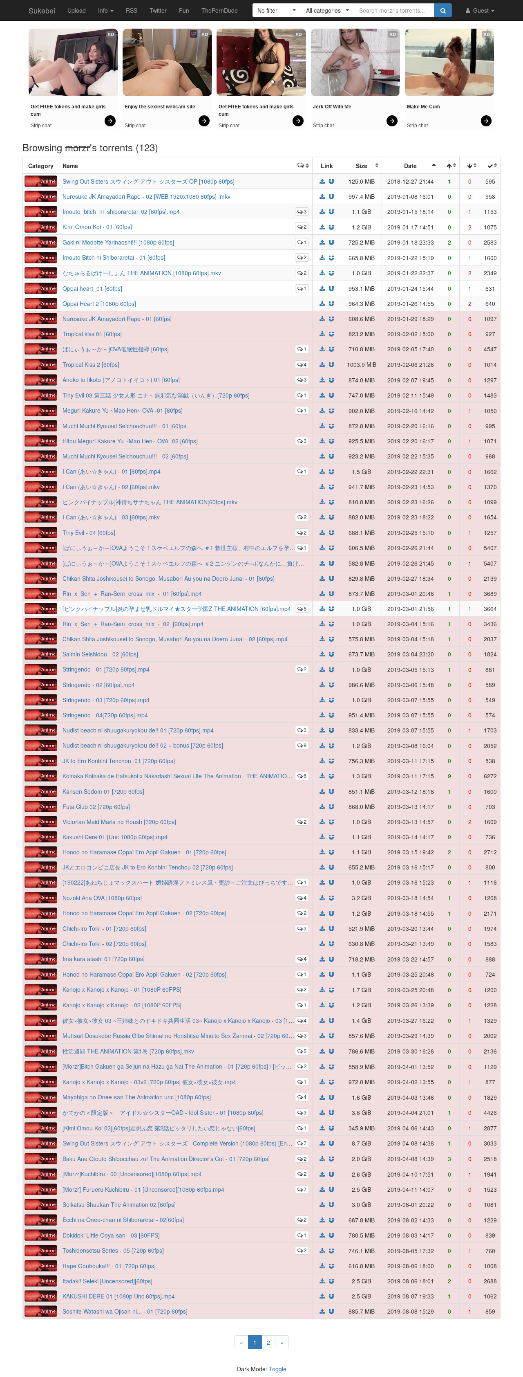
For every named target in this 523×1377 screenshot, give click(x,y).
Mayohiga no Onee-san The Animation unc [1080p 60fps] (137, 1097)
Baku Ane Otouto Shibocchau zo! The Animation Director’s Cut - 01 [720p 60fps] (166, 1159)
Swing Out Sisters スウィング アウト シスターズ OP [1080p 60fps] (149, 181)
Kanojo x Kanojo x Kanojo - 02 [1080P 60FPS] (122, 1005)
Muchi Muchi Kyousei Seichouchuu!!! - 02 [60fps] (125, 456)
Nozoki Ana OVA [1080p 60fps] (102, 898)
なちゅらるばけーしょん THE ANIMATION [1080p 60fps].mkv (142, 273)
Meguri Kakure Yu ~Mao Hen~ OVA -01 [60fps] (123, 410)
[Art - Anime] (41, 180)
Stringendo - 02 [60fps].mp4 (99, 685)
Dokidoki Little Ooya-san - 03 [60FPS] (111, 1235)
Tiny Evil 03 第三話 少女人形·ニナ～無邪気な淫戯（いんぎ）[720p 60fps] (156, 395)
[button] (277, 10)
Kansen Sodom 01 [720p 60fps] (103, 791)
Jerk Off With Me (332, 107)
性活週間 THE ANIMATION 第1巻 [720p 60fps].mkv (128, 1051)
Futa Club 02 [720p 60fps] (96, 806)
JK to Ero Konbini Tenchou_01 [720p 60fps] (119, 761)
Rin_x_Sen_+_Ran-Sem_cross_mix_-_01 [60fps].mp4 (132, 593)
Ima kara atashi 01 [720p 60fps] (104, 959)
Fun (184, 10)
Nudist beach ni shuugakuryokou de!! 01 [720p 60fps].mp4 (138, 730)
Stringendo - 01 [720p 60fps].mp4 (106, 669)
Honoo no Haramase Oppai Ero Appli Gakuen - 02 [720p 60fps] (144, 913)
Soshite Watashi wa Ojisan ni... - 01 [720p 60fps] (125, 1311)
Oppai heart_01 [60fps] (92, 288)
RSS (131, 10)
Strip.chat (41, 125)
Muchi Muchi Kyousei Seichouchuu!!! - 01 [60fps (124, 426)
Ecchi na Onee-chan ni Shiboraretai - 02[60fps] (123, 1219)
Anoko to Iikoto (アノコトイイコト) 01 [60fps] (121, 379)
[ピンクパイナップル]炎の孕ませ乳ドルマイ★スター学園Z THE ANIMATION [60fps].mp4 (177, 608)
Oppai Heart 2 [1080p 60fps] (99, 303)
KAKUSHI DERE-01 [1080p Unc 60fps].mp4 (119, 1296)
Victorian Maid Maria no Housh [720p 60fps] (119, 822)
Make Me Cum (423, 107)
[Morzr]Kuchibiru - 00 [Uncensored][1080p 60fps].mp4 (132, 1174)
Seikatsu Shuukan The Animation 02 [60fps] (119, 1204)
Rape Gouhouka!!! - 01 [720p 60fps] (109, 1266)
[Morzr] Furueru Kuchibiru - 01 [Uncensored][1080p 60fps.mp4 (143, 1189)
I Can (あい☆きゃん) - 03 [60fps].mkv (111, 517)
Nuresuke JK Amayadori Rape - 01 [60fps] (117, 318)
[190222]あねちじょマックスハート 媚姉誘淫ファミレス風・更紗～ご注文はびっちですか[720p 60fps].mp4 (200, 882)
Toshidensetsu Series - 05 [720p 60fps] (113, 1250)
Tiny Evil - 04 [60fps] (89, 532)
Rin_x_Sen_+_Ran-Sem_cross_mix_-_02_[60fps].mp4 (133, 624)
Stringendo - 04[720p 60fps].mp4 (105, 715)
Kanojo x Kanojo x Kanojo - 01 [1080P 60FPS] (122, 989)
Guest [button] (481, 10)
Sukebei (42, 10)
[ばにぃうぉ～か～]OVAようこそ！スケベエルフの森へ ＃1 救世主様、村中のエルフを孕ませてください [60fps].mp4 (212, 548)
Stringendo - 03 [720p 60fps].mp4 (106, 700)
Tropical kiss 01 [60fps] (92, 334)
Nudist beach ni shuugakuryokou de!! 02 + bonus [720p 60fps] (143, 745)
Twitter (158, 10)
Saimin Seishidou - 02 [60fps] (100, 654)
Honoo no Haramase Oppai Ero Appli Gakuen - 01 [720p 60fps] (144, 852)
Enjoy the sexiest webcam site (160, 107)
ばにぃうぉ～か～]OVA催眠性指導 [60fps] (116, 349)
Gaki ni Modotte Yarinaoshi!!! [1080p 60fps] (118, 242)
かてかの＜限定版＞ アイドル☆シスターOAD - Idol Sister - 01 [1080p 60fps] (163, 1112)
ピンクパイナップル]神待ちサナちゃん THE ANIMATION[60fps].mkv (150, 502)
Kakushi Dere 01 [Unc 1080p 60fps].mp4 (115, 837)
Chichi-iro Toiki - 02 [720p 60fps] (104, 943)
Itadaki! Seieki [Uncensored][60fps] (107, 1281)
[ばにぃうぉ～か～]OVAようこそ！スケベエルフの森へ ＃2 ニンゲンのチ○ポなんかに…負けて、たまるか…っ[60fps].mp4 (219, 563)
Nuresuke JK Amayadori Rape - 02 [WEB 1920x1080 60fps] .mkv (146, 196)
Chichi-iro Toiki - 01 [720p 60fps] (104, 928)
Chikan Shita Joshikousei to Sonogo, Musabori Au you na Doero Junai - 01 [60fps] (169, 578)
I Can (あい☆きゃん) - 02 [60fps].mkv (111, 487)
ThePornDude (219, 10)
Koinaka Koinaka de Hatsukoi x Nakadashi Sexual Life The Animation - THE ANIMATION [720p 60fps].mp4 (200, 776)
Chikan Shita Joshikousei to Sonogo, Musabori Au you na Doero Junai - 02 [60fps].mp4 (175, 639)
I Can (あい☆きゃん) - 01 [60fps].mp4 (112, 471)
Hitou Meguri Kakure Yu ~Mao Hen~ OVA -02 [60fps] (130, 441)
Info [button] (104, 10)
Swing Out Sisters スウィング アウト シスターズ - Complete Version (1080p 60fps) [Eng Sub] (183, 1143)
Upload (76, 10)
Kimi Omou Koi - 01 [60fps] (97, 226)
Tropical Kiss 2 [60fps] (91, 364)
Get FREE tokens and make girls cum (69, 110)
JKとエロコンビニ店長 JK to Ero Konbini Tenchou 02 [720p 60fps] (148, 867)
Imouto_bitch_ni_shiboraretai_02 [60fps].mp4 (121, 211)
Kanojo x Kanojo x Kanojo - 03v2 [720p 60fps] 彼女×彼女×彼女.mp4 (149, 1082)
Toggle (277, 1369)
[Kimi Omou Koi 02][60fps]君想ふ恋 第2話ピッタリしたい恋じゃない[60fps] (159, 1128)
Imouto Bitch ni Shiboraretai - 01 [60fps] (114, 257)
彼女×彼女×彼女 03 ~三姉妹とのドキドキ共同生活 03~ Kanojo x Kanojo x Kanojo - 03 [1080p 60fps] (191, 1020)
